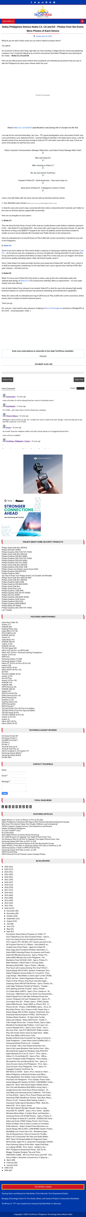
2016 (6, 893)
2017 (6, 890)
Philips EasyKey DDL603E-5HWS (15, 597)
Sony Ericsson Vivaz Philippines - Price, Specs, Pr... (26, 1067)
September (11, 919)
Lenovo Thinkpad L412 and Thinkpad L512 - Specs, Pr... (28, 999)
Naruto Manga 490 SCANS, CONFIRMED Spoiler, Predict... (30, 1129)
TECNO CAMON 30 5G (11, 674)
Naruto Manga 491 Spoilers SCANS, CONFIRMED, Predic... (30, 1082)
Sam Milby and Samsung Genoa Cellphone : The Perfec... (29, 1093)
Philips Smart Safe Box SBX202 (14, 565)
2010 (6, 908)
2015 (6, 895)
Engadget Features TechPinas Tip (19, 1069)
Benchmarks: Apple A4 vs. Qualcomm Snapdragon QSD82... (30, 1142)
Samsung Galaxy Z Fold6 (12, 659)
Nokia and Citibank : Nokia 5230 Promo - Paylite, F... (27, 1020)
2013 (6, 900)
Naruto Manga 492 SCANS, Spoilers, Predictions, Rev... (28, 1012)
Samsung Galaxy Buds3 (11, 755)
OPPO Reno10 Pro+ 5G (11, 696)
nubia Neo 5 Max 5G (10, 622)
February (10, 1163)
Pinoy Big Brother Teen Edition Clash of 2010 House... (27, 1077)
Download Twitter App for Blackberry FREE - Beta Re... (28, 1103)
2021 (6, 880)
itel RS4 (5, 672)
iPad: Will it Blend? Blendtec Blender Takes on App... (27, 1108)
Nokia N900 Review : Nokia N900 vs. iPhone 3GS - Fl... (28, 1004)
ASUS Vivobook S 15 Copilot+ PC (15, 751)
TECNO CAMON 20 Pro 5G (13, 715)
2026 (6, 867)
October (10, 916)
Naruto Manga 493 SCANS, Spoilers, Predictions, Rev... (28, 970)
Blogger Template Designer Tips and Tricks (23, 1152)
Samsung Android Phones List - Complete (22, 1043)
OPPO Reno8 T (8, 706)
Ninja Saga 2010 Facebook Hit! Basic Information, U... (27, 950)
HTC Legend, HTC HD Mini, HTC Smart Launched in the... (29, 942)
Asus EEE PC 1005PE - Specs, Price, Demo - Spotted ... (28, 1111)
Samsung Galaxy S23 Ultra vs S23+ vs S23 (19, 850)
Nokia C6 (7, 246)
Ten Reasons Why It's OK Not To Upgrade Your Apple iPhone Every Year (30, 839)
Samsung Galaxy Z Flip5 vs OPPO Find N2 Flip (21, 848)
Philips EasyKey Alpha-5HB (13, 582)
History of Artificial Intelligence (14, 828)
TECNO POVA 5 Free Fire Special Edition (18, 711)
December (11, 911)
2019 (6, 885)
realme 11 (6, 719)
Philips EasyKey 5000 (10, 573)
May (8, 929)
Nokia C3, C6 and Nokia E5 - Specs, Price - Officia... (27, 1056)
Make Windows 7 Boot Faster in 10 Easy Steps (24, 963)
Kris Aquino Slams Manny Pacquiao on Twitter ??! (26, 934)
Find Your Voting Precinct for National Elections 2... (26, 939)
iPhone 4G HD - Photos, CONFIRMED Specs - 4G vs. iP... (29, 1007)
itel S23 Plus (7, 678)
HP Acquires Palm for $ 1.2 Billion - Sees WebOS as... (27, 944)
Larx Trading (7, 610)
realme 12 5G (7, 676)
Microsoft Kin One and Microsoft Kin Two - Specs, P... (27, 1061)
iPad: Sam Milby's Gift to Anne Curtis (20, 1035)
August (10, 921)
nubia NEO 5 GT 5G (10, 631)
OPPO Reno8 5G (8, 704)
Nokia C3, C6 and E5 (22, 128)
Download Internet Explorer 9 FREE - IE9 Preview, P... (27, 1015)
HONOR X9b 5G (8, 689)
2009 (6, 1168)
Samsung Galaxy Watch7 (12, 753)
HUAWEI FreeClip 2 (10, 740)
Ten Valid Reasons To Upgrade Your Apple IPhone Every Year (26, 837)
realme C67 (6, 691)
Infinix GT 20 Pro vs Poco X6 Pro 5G (16, 663)
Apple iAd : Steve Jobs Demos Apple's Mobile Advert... (27, 1085)
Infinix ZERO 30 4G (9, 723)
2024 (6, 872)
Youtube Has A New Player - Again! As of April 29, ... (26, 947)
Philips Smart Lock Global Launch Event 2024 (20, 569)
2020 (6, 882)
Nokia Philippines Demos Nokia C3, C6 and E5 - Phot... (28, 973)
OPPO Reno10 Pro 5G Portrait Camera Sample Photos (23, 854)
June (9, 926)
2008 (6, 1170)
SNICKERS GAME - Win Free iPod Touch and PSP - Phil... (29, 1155)
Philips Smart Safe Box (11, 586)
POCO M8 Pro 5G (9, 633)
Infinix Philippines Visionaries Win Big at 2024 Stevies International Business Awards (35, 822)
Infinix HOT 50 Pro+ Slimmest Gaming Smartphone (22, 653)
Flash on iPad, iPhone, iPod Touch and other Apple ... (27, 981)
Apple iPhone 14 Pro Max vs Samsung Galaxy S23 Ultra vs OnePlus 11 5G (31, 846)
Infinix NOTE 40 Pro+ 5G (11, 670)
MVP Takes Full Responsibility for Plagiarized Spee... (27, 1139)
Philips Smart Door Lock (11, 588)
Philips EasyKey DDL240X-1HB (14, 567)
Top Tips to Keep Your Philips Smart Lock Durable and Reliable (27, 576)
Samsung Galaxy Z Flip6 (11, 661)
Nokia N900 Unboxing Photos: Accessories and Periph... (28, 952)
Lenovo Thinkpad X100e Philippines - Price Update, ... (27, 1059)
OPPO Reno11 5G (9, 687)
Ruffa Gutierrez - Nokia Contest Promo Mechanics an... (27, 1126)
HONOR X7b (7, 683)
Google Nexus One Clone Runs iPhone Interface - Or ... (28, 1090)
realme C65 (6, 665)
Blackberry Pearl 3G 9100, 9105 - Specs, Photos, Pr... (27, 960)
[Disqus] (43, 421)
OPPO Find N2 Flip (9, 852)
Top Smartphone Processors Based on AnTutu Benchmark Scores (28, 843)
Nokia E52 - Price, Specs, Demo (19, 1105)
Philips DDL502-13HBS (11, 550)
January (10, 1165)
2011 (6, 906)
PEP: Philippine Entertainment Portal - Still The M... (26, 1150)
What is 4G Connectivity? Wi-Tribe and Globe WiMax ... (28, 1137)
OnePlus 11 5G (8, 700)
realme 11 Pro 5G (9, 717)
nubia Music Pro (8, 640)
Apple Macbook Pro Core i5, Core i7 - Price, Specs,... (27, 1054)
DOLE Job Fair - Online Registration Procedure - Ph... (27, 978)
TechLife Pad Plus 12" (10, 749)
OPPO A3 (5, 657)
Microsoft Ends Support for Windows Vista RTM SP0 (27, 1051)
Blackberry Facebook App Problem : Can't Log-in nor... (27, 1025)
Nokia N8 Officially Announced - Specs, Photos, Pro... (27, 955)
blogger (80, 388)
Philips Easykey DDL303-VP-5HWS (16, 593)
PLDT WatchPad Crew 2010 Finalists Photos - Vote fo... (28, 937)
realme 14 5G (7, 644)
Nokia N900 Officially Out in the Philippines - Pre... (26, 957)
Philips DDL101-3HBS (11, 595)
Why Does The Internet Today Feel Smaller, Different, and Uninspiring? (30, 824)
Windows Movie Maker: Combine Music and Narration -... (28, 1113)
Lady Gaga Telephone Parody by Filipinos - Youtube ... (27, 986)
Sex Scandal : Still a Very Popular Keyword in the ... (26, 1046)
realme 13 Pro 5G (9, 655)
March (9, 1160)
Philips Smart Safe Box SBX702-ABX (16, 578)
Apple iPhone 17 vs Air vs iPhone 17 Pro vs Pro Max (22, 820)
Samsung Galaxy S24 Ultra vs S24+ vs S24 (19, 841)
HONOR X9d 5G (8, 635)
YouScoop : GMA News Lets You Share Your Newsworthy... (29, 994)
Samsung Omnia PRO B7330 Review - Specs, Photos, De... (30, 983)
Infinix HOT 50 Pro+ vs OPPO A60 (15, 650)
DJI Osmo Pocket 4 (9, 738)
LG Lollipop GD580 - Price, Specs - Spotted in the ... (26, 1147)
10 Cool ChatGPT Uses (11, 831)
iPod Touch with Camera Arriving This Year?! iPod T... (27, 968)
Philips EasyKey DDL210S (12, 601)
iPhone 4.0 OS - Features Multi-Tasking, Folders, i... (26, 1100)
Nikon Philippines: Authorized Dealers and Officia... (26, 1074)
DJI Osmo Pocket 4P (10, 736)
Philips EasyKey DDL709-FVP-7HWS (17, 608)
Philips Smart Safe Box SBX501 (14, 548)
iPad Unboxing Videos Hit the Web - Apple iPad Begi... (27, 1144)
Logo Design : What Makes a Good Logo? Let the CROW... (29, 976)
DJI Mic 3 (5, 744)
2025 (6, 869)
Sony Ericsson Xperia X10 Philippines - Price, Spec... (27, 1064)
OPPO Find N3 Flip (9, 693)
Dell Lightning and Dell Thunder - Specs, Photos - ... (26, 989)
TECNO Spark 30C (9, 648)
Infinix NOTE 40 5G (9, 668)
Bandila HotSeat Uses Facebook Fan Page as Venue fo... (29, 1038)
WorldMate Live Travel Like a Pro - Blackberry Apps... (27, 1131)
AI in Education (8, 833)
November (11, 913)
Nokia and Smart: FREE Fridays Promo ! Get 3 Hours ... (28, 1121)
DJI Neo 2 (6, 742)
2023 (6, 874)
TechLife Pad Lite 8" (10, 747)
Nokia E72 (24, 281)
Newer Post (7, 380)
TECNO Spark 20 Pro (10, 713)
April (9, 932)
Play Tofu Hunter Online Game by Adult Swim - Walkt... (27, 1033)
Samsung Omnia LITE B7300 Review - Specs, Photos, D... (29, 1116)
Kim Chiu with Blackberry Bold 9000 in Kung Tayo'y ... (27, 1087)
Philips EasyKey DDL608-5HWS (15, 584)
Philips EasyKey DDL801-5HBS (14, 556)
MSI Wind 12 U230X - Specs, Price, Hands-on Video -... (28, 1072)
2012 (6, 903)
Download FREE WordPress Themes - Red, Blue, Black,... (29, 1098)
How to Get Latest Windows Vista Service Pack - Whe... (28, 1048)
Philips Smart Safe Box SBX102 (14, 554)
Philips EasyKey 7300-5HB (12, 591)
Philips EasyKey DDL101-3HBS (14, 563)
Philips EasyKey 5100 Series (13, 599)
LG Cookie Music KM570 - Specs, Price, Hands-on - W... (28, 991)
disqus (72, 388)
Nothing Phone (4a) (9, 629)
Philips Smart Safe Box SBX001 (14, 580)
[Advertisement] (43, 330)
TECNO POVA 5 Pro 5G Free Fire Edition (18, 708)
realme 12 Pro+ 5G (9, 680)
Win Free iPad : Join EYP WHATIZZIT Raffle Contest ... (28, 1030)
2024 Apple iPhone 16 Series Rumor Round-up (20, 835)
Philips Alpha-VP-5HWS (11, 606)
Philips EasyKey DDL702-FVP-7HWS (17, 552)
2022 (6, 877)
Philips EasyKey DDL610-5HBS (14, 560)
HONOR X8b (7, 685)
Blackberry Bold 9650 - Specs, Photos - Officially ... (26, 965)
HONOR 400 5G (8, 642)
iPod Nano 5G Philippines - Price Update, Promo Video (28, 1080)
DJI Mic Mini (6, 757)
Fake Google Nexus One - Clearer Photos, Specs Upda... (28, 1022)
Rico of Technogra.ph (53, 308)
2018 (6, 887)
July (8, 924)
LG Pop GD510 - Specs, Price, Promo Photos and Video (28, 1095)
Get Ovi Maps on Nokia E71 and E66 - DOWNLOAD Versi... (29, 1118)
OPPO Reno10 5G (9, 698)
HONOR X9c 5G (8, 646)
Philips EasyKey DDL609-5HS (14, 571)
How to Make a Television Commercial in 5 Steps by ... (27, 1157)
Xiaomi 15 (6, 637)
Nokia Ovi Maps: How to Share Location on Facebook (27, 1124)
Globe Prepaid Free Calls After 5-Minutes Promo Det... (27, 996)
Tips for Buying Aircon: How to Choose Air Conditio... (27, 1134)
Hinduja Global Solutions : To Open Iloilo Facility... (26, 1017)
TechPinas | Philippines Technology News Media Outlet (50, 1214)
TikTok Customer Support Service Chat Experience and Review (27, 826)
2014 (6, 898)
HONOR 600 (7, 627)
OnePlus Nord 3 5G (9, 702)
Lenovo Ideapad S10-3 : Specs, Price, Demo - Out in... (27, 1028)
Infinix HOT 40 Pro (9, 721)
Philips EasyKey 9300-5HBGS (14, 603)
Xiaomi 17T (6, 625)
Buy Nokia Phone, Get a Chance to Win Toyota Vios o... (28, 1009)
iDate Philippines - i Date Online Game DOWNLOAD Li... (28, 1041)
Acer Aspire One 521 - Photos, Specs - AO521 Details (27, 1002)
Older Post (79, 380)
